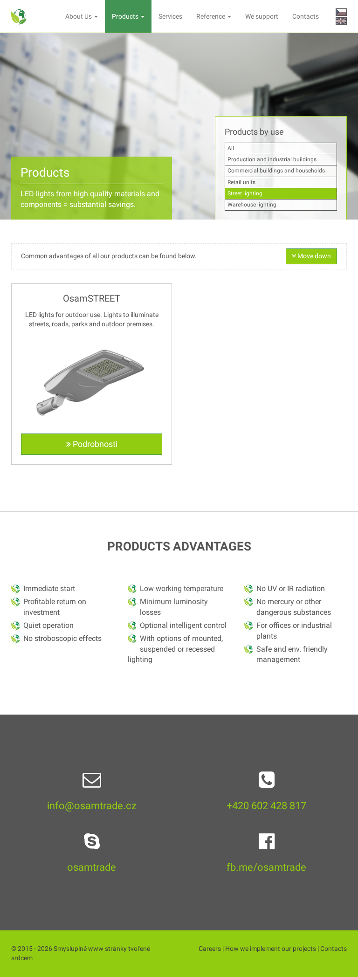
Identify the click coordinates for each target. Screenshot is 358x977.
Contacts (305, 16)
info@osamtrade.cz (92, 806)
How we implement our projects (270, 948)
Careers (210, 948)
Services (170, 16)
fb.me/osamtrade (266, 867)
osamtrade (91, 867)
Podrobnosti (94, 444)
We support (261, 16)
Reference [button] (211, 16)
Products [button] (126, 16)
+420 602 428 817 (266, 806)
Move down (313, 256)
